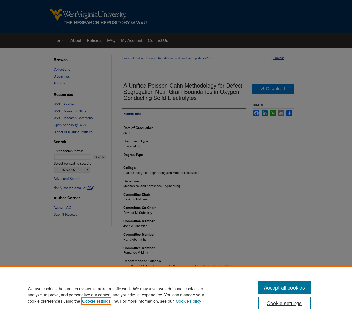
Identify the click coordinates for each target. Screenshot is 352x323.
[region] (176, 294)
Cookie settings (96, 301)
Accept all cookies (284, 287)
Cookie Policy (188, 301)
